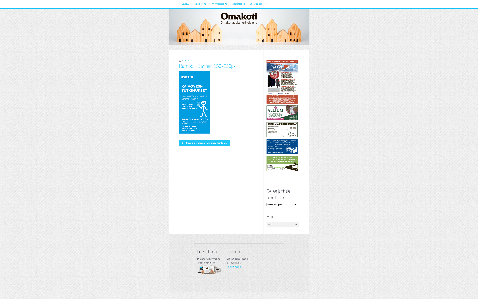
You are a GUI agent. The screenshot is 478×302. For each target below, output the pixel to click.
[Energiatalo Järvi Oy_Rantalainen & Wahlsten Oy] (283, 82)
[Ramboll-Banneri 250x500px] (218, 102)
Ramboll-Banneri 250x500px (207, 66)
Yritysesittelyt (219, 3)
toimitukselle (234, 266)
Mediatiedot (238, 3)
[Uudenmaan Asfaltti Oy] (283, 163)
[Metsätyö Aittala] (283, 129)
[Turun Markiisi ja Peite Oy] (283, 146)
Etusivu (185, 3)
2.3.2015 (185, 60)
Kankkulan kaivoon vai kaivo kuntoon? (206, 142)
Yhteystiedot (257, 3)
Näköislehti (200, 3)
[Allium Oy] (283, 112)
